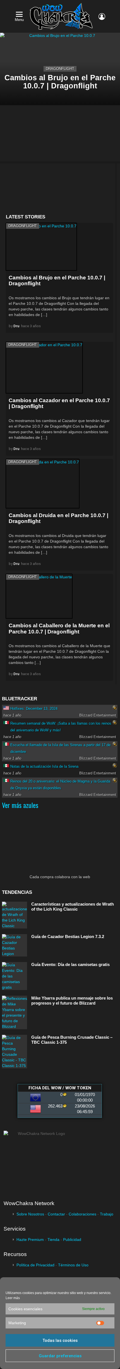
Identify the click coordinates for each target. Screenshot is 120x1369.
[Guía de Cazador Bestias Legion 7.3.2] (14, 945)
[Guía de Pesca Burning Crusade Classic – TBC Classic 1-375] (14, 1051)
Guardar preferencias (60, 1355)
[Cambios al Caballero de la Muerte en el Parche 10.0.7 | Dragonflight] (39, 596)
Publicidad (72, 1239)
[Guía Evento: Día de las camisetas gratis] (14, 976)
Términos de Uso (73, 1265)
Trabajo (106, 1214)
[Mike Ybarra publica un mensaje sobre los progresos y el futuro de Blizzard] (14, 1012)
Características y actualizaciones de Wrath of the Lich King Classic (72, 906)
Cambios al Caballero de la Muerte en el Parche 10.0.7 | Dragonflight (59, 628)
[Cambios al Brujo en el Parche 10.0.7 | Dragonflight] (41, 247)
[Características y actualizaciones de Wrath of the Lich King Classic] (14, 915)
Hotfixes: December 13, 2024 (33, 708)
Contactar (56, 1214)
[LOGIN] (102, 16)
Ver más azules (20, 805)
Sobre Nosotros (30, 1214)
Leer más (13, 1298)
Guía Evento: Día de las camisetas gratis (70, 964)
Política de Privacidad (35, 1265)
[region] (59, 189)
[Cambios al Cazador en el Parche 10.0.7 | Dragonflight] (44, 367)
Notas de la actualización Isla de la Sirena (44, 766)
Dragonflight (60, 69)
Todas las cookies (60, 1340)
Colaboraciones (82, 1214)
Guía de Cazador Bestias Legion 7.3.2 (67, 936)
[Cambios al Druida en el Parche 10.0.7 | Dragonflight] (43, 483)
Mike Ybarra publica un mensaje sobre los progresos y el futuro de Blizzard (72, 1000)
